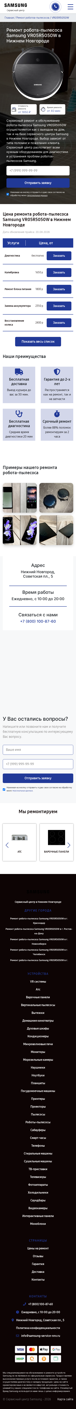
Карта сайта (65, 1399)
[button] (7, 845)
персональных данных (37, 195)
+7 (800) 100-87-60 (38, 621)
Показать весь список (38, 342)
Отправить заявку (38, 183)
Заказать (59, 255)
